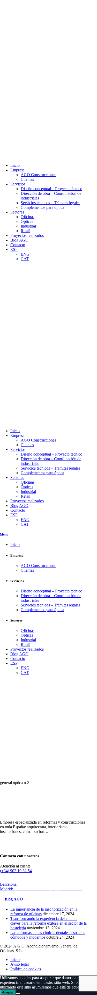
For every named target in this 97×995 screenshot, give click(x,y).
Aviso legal (19, 964)
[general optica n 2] (26, 774)
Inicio (15, 959)
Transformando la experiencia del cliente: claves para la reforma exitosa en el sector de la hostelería (48, 923)
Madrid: (41, 889)
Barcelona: (40, 884)
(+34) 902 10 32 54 (16, 871)
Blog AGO (14, 899)
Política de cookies (25, 969)
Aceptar (8, 992)
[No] (18, 993)
